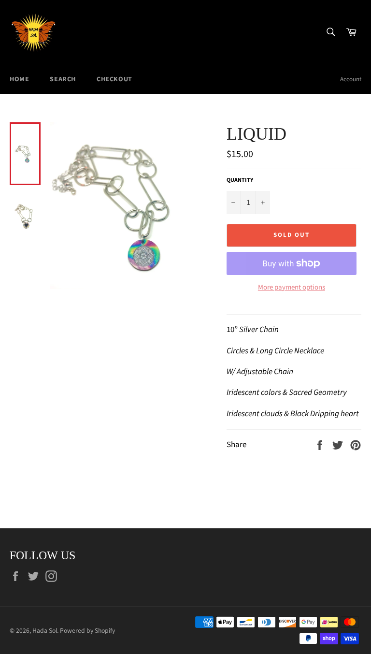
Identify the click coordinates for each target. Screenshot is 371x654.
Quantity (240, 180)
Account (350, 79)
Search (63, 79)
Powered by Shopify (87, 630)
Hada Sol (44, 630)
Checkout (114, 79)
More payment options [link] (291, 287)
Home (19, 79)
